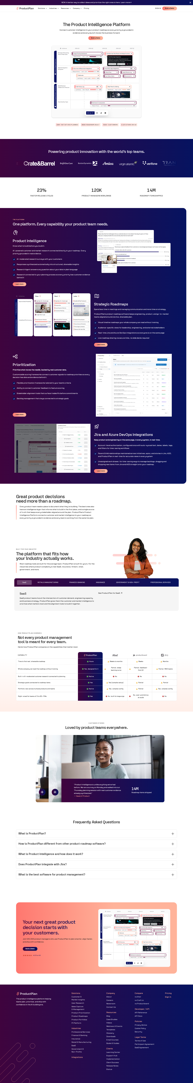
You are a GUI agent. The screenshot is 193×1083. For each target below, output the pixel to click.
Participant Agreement (144, 1044)
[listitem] (96, 833)
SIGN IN (158, 8)
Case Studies (111, 1019)
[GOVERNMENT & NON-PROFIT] (127, 582)
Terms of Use (140, 1041)
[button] (42, 8)
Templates (110, 1030)
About (109, 997)
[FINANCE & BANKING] (77, 582)
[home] (25, 8)
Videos (109, 1023)
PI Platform (76, 1023)
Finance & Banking (79, 1035)
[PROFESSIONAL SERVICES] (160, 582)
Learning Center (113, 1052)
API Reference (141, 1013)
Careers (109, 1000)
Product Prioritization (80, 1013)
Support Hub (111, 1056)
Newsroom (110, 1004)
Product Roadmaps (79, 1016)
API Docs (138, 1016)
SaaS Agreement (142, 1047)
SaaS (73, 1045)
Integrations (77, 1057)
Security (138, 1032)
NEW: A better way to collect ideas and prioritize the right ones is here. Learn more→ (96, 2)
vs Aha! (138, 997)
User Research (77, 1003)
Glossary (110, 1033)
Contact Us (111, 1007)
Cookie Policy (140, 1028)
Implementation (113, 1059)
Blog (108, 1016)
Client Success (112, 1062)
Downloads (110, 1036)
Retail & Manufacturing (81, 1042)
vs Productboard (142, 1004)
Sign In (168, 997)
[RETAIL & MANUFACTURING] (48, 582)
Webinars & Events (114, 1026)
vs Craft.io (139, 1000)
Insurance (75, 1039)
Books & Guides (112, 1043)
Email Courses (112, 1040)
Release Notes (112, 1066)
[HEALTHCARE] (100, 582)
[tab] (24, 582)
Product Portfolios (79, 1020)
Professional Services (80, 1032)
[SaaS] (24, 582)
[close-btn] (190, 2)
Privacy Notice (141, 1025)
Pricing (168, 993)
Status (109, 1069)
